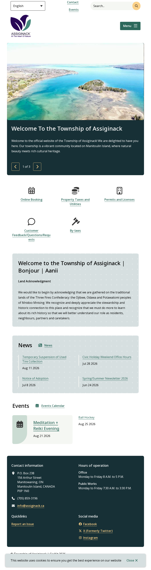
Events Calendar (53, 406)
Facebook (90, 524)
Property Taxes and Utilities (75, 202)
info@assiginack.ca (30, 506)
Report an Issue (22, 524)
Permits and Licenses (119, 200)
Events (74, 10)
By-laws (75, 231)
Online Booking (31, 200)
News (48, 345)
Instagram (90, 538)
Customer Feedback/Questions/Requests (31, 235)
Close (130, 560)
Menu (127, 26)
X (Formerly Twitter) (98, 531)
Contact (73, 2)
